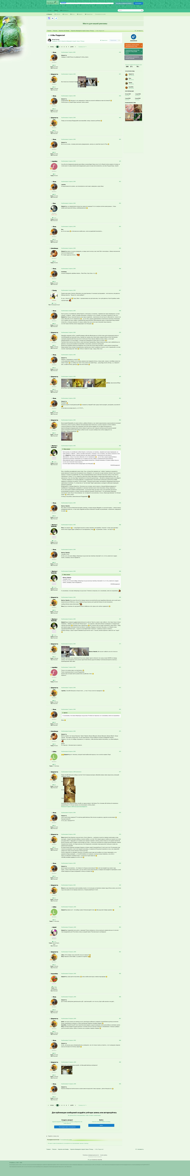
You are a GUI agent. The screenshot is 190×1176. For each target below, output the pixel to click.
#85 (120, 973)
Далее (71, 46)
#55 (120, 248)
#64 (120, 445)
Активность (65, 10)
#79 (120, 834)
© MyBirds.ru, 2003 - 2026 (16, 1162)
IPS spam (90, 1159)
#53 (120, 203)
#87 (120, 1018)
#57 (120, 290)
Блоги (73, 14)
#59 (120, 332)
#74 (120, 709)
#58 (120, 310)
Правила (80, 14)
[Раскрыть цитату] (63, 449)
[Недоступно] (82, 81)
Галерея (66, 14)
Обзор (56, 10)
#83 (120, 927)
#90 (120, 1083)
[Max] (49, 18)
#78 (120, 812)
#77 (120, 771)
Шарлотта (131, 74)
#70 (120, 619)
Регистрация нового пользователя (67, 1126)
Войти (101, 1125)
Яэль (130, 78)
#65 (120, 502)
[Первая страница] (48, 47)
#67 (120, 549)
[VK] (52, 18)
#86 (120, 996)
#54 (120, 226)
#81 (120, 885)
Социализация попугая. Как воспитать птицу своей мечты (132, 51)
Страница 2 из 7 (82, 46)
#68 (120, 571)
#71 (120, 643)
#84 (120, 951)
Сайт (50, 10)
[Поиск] (142, 10)
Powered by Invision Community (95, 1156)
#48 (120, 95)
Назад (52, 46)
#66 (120, 524)
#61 (120, 376)
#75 (120, 731)
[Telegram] (56, 18)
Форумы (50, 14)
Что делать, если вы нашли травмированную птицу (132, 45)
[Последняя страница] (75, 47)
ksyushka (131, 86)
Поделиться (104, 40)
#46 (120, 52)
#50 (120, 139)
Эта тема (136, 10)
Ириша (130, 82)
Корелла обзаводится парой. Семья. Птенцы (73, 41)
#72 (120, 667)
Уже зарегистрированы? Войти (124, 3)
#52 (120, 181)
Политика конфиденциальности (91, 1155)
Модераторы (89, 14)
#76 (120, 751)
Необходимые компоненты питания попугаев (132, 57)
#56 (120, 268)
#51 (120, 161)
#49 (120, 117)
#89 (120, 1062)
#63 (120, 420)
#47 (120, 74)
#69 (120, 597)
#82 (120, 906)
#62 (120, 398)
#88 (120, 1040)
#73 (120, 687)
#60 (120, 354)
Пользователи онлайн (100, 14)
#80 (120, 863)
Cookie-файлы (103, 1155)
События (58, 14)
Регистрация (138, 3)
